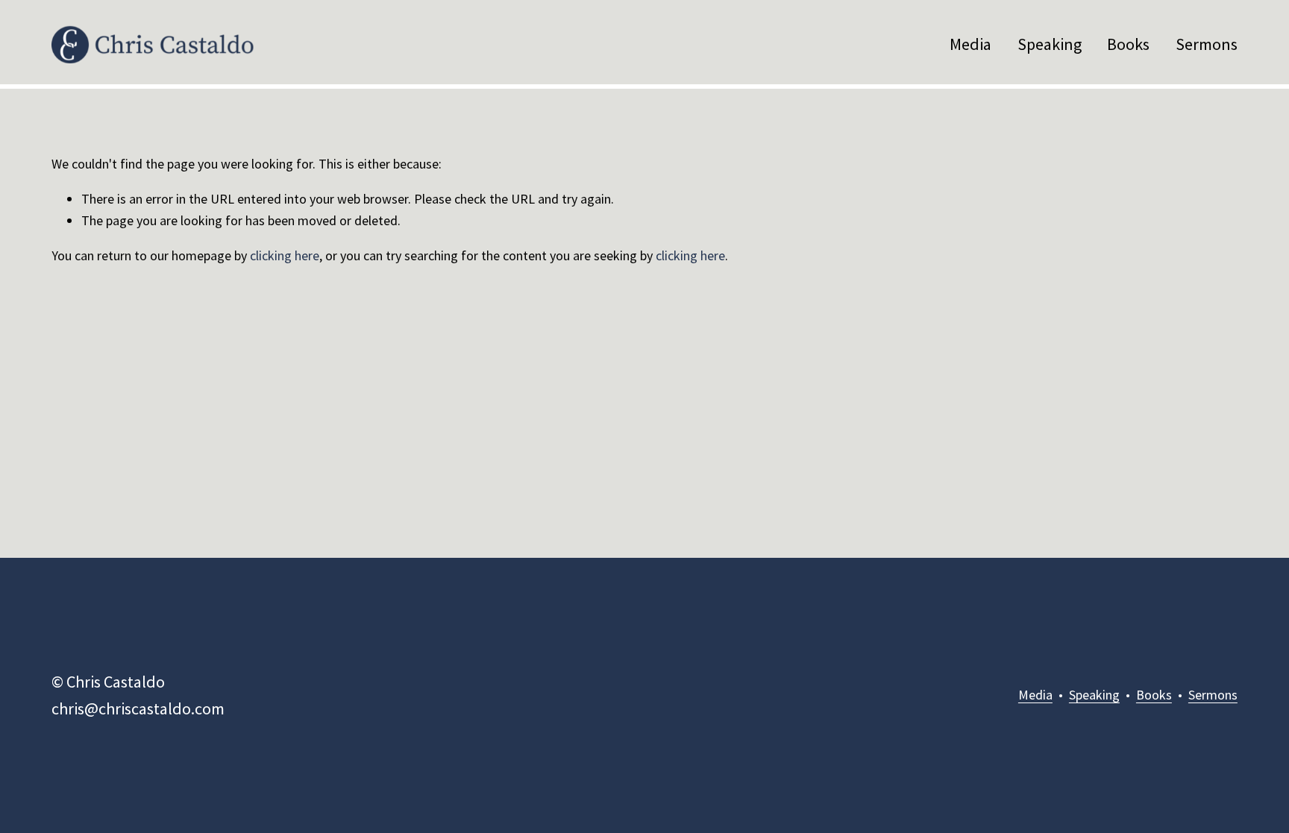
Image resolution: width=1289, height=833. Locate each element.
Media (970, 44)
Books (1128, 44)
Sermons (1207, 44)
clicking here (284, 255)
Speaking (1049, 44)
